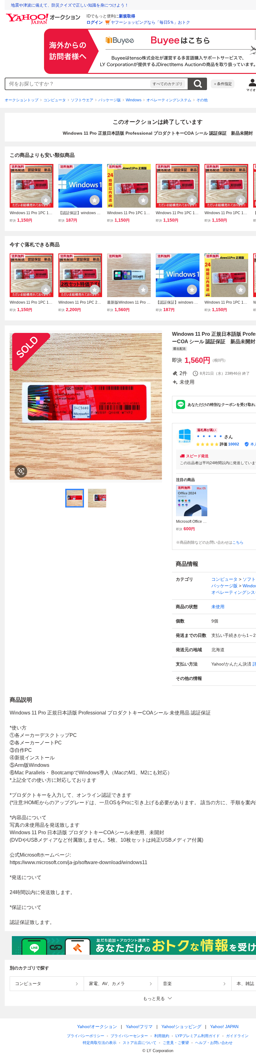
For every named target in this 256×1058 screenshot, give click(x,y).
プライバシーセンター (129, 1036)
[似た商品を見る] (21, 471)
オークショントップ (21, 100)
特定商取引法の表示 (99, 1043)
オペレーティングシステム (168, 100)
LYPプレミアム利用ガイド (197, 1036)
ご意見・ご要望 (176, 1043)
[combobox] (77, 83)
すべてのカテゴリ (168, 84)
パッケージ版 (109, 100)
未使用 (217, 606)
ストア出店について (139, 1043)
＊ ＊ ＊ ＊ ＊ (209, 436)
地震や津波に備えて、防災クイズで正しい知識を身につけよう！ (70, 5)
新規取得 (127, 16)
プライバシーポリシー (85, 1036)
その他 (202, 100)
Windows (133, 100)
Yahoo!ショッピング (181, 1026)
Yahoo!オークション (97, 1026)
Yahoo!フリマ (139, 1026)
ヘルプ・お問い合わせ (214, 1043)
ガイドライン (237, 1036)
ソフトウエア (82, 100)
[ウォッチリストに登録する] (46, 200)
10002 (233, 444)
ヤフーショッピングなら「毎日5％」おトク (150, 22)
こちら (238, 542)
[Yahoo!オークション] (44, 15)
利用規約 (161, 1036)
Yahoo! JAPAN (224, 1026)
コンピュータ (54, 100)
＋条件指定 (222, 84)
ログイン (94, 22)
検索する (197, 84)
